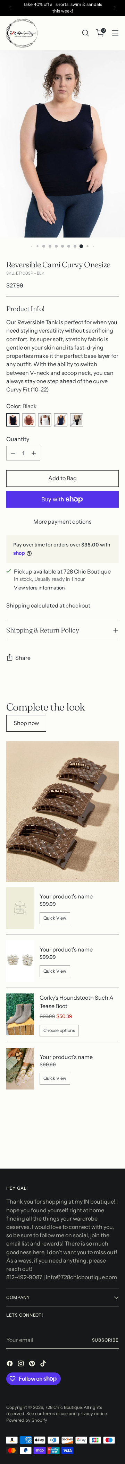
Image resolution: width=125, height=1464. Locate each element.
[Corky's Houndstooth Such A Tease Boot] (20, 1014)
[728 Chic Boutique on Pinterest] (32, 1364)
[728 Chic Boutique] (22, 33)
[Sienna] (28, 420)
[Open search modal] (85, 33)
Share (23, 657)
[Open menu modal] (115, 33)
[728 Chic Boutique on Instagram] (21, 1364)
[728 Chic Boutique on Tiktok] (44, 1364)
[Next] (114, 8)
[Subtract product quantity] (13, 453)
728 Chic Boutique (63, 1407)
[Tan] (76, 420)
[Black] (12, 420)
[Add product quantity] (33, 453)
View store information (39, 588)
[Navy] (60, 420)
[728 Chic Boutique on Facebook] (10, 1364)
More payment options (62, 521)
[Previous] (10, 8)
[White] (44, 420)
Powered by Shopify (26, 1420)
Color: (21, 406)
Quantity (17, 439)
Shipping (18, 605)
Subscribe (105, 1340)
